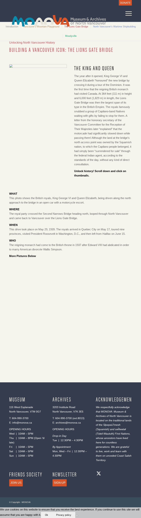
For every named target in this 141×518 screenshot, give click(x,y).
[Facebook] (106, 474)
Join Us (15, 482)
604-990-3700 (20, 418)
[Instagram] (113, 474)
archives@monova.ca (68, 422)
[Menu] (127, 13)
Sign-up (59, 482)
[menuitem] (124, 3)
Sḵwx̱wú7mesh (111, 424)
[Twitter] (98, 474)
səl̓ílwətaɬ (120, 429)
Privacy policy (63, 515)
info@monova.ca (22, 422)
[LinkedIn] (120, 474)
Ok (46, 515)
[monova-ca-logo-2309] (56, 20)
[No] (76, 515)
